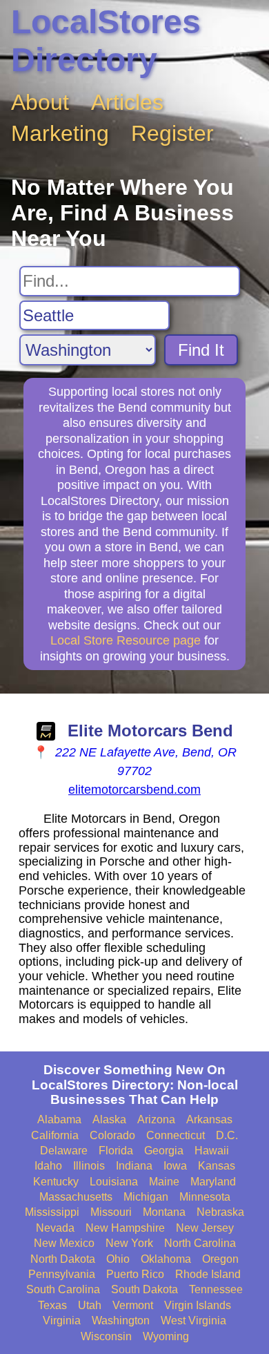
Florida (116, 1150)
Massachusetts (75, 1197)
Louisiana (114, 1182)
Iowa (175, 1166)
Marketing (60, 133)
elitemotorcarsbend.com (134, 790)
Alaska (109, 1119)
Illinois (89, 1166)
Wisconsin (106, 1336)
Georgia (163, 1150)
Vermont (132, 1305)
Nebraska (220, 1212)
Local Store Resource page (125, 640)
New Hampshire (125, 1228)
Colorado (112, 1135)
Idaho (48, 1166)
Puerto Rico (135, 1274)
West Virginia (193, 1320)
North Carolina (200, 1243)
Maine (164, 1182)
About (40, 102)
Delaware (64, 1150)
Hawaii (212, 1150)
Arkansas (209, 1119)
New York (129, 1243)
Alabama (59, 1119)
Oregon (220, 1259)
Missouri (111, 1212)
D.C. (227, 1135)
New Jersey (205, 1228)
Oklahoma (166, 1259)
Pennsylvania (61, 1274)
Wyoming (166, 1336)
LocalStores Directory (106, 40)
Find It (201, 350)
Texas (52, 1305)
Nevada (55, 1228)
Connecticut (175, 1135)
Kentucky (56, 1182)
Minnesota (204, 1197)
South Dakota (144, 1289)
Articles (127, 102)
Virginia (62, 1320)
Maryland (213, 1182)
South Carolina (63, 1289)
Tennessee (216, 1289)
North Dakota (62, 1259)
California (55, 1135)
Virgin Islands (197, 1305)
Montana (164, 1212)
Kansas (216, 1166)
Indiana (134, 1166)
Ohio (118, 1259)
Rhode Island (208, 1274)
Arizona (156, 1119)
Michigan (145, 1197)
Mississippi (52, 1212)
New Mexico (64, 1243)
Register (172, 133)
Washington (121, 1320)
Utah (89, 1305)
